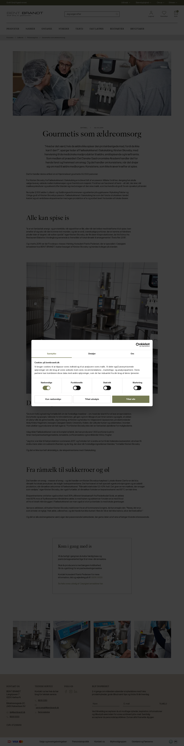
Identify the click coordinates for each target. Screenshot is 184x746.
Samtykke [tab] (51, 353)
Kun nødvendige (53, 399)
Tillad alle (130, 399)
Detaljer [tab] (92, 353)
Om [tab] (132, 353)
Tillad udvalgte (92, 399)
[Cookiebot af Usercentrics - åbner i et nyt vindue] (138, 345)
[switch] (77, 388)
